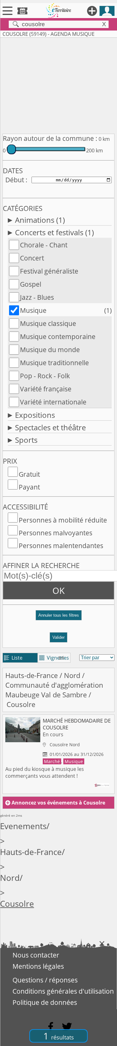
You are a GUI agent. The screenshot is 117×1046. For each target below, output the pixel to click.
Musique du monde (50, 349)
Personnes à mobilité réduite (63, 520)
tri (61, 657)
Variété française (45, 388)
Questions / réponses (45, 980)
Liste (13, 657)
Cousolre (17, 903)
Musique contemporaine (57, 336)
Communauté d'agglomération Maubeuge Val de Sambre (54, 690)
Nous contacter (35, 955)
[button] (58, 617)
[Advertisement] (58, 84)
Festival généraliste (49, 271)
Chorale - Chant (43, 245)
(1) (108, 310)
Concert (32, 258)
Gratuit (29, 474)
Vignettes (54, 657)
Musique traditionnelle (54, 362)
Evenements (23, 826)
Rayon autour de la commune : (50, 138)
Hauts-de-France (31, 675)
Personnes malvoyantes (55, 532)
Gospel (30, 284)
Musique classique (48, 323)
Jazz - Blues (37, 297)
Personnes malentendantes (61, 545)
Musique (33, 310)
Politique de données (44, 1002)
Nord (72, 675)
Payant (29, 487)
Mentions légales (38, 966)
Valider (58, 637)
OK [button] (58, 590)
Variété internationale (53, 402)
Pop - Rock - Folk (45, 375)
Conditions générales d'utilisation (63, 991)
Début (14, 179)
